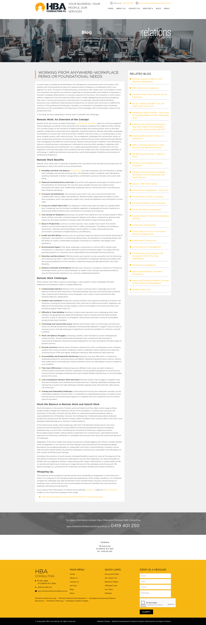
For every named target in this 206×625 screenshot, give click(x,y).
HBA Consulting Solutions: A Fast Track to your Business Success (148, 146)
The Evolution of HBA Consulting (147, 196)
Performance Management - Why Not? (150, 190)
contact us (90, 490)
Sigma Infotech (164, 621)
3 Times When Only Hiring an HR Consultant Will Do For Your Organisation (147, 256)
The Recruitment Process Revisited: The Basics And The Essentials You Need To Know (148, 174)
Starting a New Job (141, 289)
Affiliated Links (111, 585)
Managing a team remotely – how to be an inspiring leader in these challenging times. (150, 115)
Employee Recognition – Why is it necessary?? (148, 137)
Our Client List (111, 578)
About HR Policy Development (146, 209)
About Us (120, 8)
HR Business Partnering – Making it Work (148, 155)
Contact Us (134, 8)
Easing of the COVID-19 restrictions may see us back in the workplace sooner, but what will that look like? (148, 127)
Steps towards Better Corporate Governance (147, 272)
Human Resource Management (146, 247)
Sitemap (108, 593)
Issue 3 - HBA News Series (144, 184)
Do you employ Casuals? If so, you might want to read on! (148, 104)
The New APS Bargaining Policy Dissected (147, 164)
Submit (146, 611)
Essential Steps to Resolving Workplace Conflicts (150, 217)
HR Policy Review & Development (72, 598)
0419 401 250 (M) (45, 587)
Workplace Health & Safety (77, 601)
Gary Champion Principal (110, 520)
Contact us (74, 582)
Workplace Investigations (144, 265)
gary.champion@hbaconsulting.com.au (155, 3)
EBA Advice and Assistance (145, 88)
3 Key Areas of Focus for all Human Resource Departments (148, 232)
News (166, 8)
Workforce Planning (55, 601)
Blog (158, 8)
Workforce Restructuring (45, 598)
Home (110, 8)
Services (147, 8)
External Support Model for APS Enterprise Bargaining (147, 80)
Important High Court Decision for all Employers (149, 95)
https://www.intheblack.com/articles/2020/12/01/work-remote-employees (72, 497)
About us (73, 578)
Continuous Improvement (144, 225)
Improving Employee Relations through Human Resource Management (150, 281)
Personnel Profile (112, 574)
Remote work (76, 171)
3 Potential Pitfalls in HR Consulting (148, 203)
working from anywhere (86, 123)
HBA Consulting (110, 490)
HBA (48, 621)
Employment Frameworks (144, 240)
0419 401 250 (127, 3)
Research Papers (111, 582)
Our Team (109, 589)
